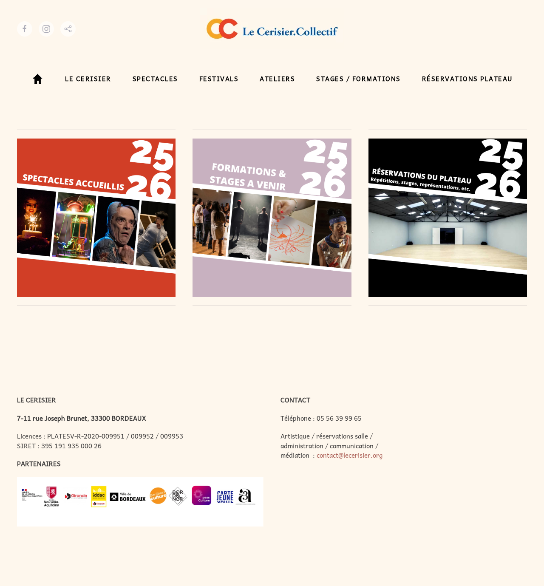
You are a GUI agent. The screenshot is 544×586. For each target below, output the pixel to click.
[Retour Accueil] (272, 28)
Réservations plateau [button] (467, 79)
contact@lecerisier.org (349, 455)
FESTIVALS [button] (219, 79)
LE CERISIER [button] (88, 79)
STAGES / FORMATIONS (358, 79)
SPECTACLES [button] (155, 79)
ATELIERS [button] (277, 79)
